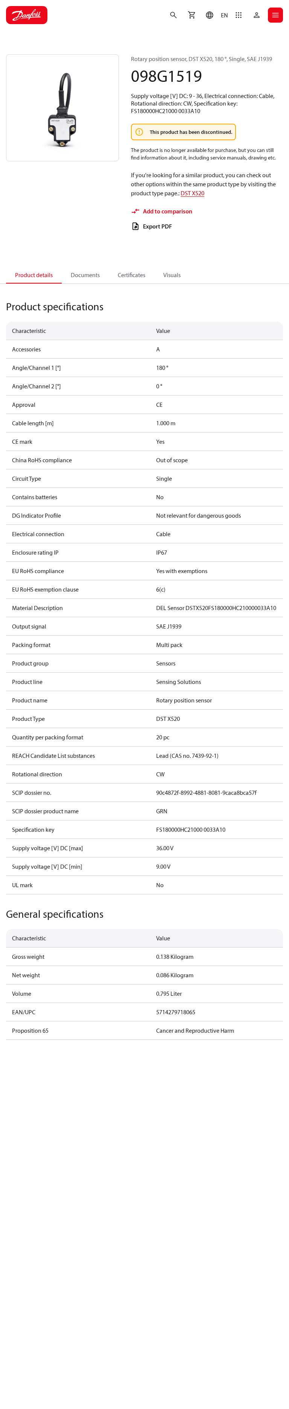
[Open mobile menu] (275, 15)
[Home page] (26, 15)
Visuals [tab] (172, 275)
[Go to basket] (191, 15)
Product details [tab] (34, 275)
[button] (215, 15)
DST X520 (192, 193)
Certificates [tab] (131, 275)
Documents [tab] (85, 275)
